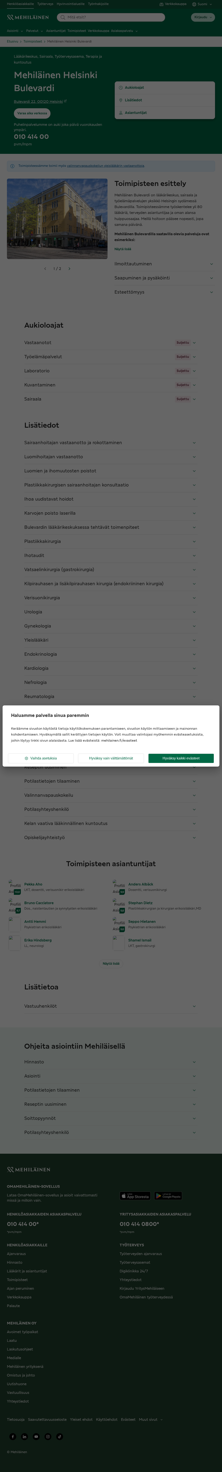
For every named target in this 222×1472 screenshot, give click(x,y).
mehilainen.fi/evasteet (119, 740)
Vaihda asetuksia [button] (43, 758)
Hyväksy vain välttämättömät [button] (111, 758)
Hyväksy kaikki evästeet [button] (181, 758)
